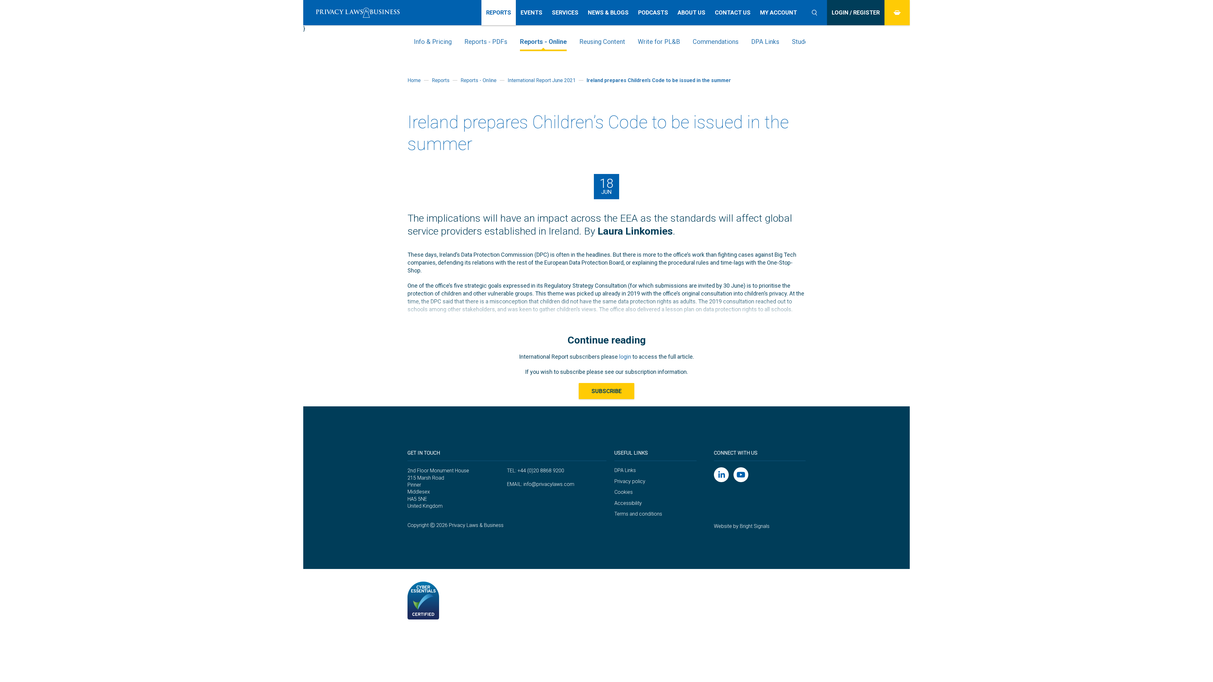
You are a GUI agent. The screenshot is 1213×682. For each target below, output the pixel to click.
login (625, 356)
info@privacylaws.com (548, 484)
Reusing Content (602, 41)
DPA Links (765, 41)
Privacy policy (629, 481)
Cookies (623, 492)
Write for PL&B (659, 41)
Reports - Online (543, 41)
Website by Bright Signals (741, 526)
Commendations (716, 41)
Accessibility (628, 503)
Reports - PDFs (485, 41)
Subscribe (606, 391)
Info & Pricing (433, 41)
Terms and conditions (638, 514)
